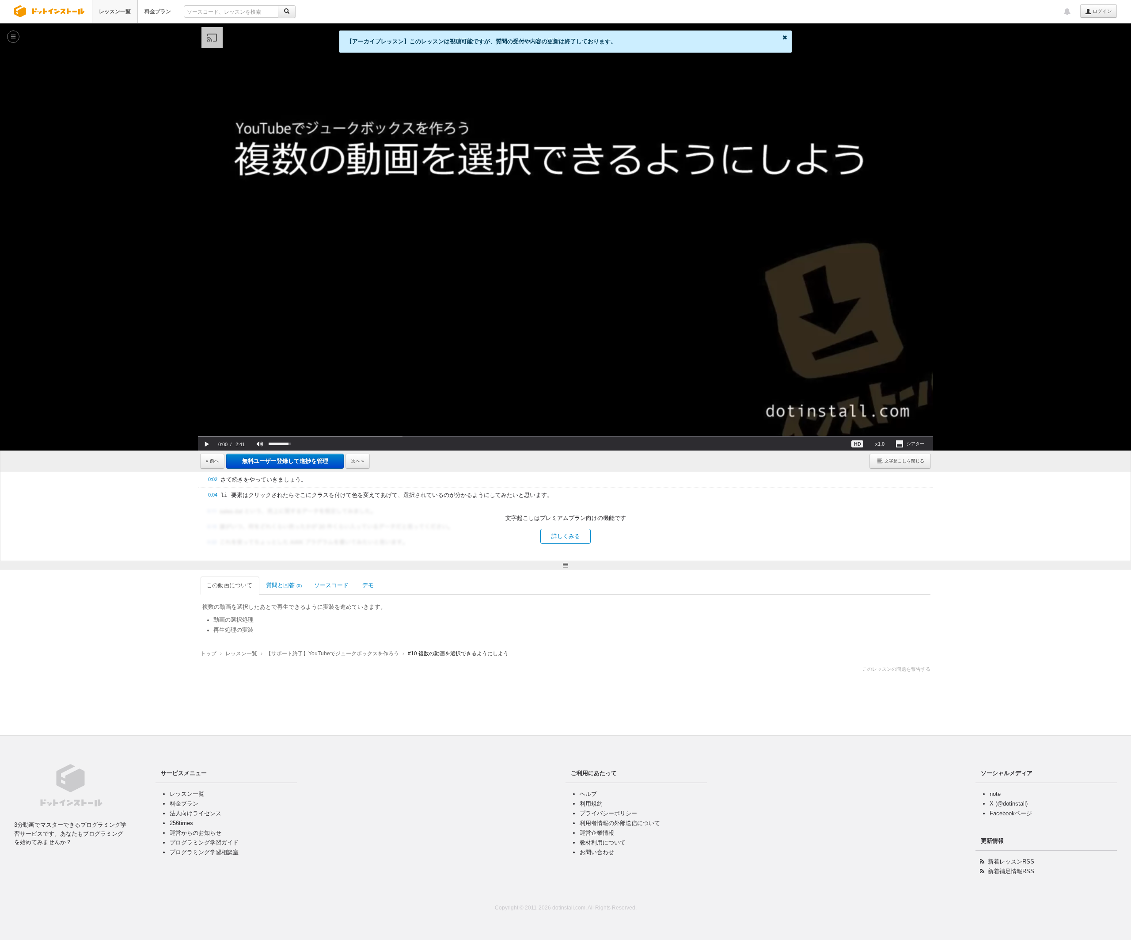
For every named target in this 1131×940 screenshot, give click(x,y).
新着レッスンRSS (1011, 861)
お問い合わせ (597, 852)
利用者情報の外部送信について (620, 823)
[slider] (565, 436)
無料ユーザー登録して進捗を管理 (285, 461)
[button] (207, 444)
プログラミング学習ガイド (204, 842)
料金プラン (157, 11)
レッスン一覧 (115, 11)
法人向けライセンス (195, 813)
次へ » (357, 461)
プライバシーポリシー (608, 813)
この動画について (229, 585)
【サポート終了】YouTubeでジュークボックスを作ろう (332, 653)
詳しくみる (565, 536)
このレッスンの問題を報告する (896, 669)
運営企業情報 (597, 832)
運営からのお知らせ (195, 832)
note (995, 794)
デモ (368, 585)
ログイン (1101, 11)
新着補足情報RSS (1011, 871)
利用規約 (591, 803)
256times (181, 823)
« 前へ (212, 461)
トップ (208, 653)
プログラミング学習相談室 (204, 852)
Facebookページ (1011, 813)
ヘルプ (588, 794)
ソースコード (331, 585)
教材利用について (603, 842)
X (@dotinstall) (1009, 803)
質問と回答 (284, 585)
